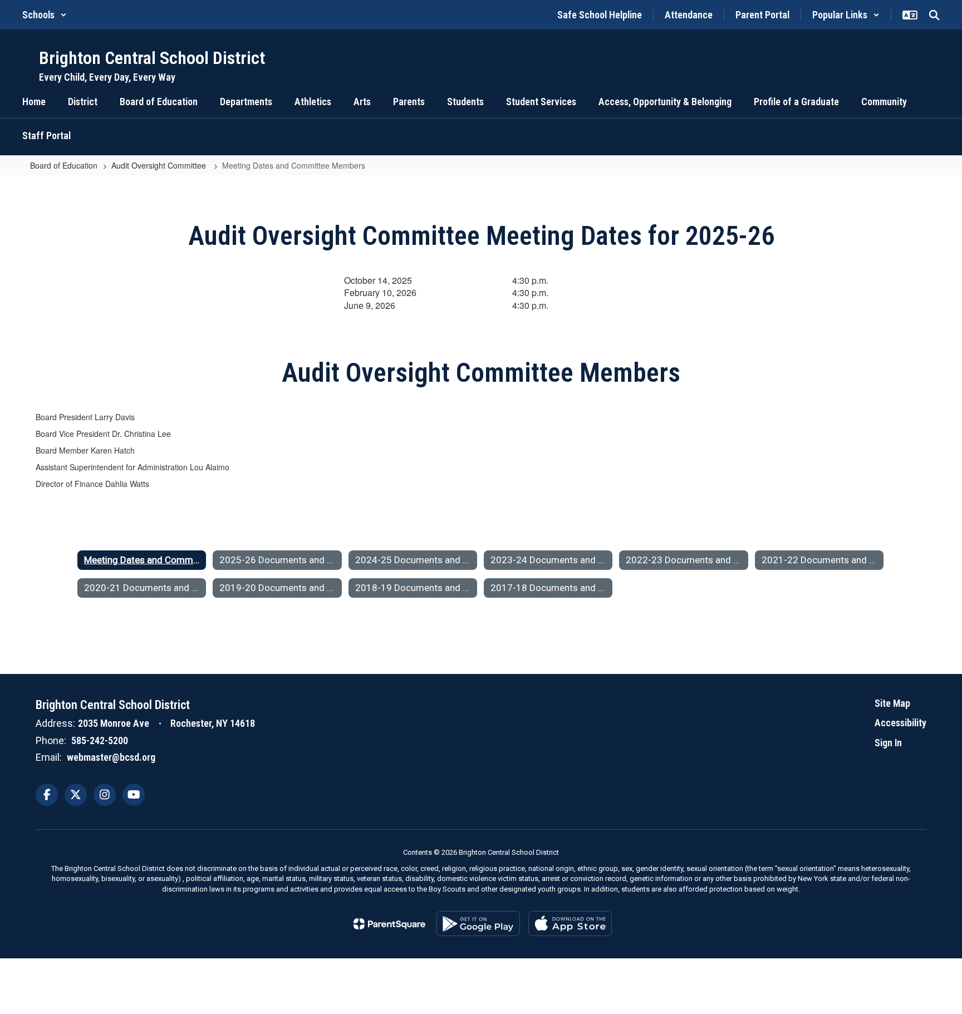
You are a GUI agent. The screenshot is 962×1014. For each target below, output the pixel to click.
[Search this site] (934, 15)
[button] (44, 15)
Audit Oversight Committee (159, 165)
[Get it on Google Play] (478, 923)
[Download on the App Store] (570, 923)
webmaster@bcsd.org (111, 757)
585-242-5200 (99, 740)
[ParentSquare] (389, 923)
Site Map (892, 703)
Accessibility (900, 722)
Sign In (888, 743)
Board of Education (63, 165)
